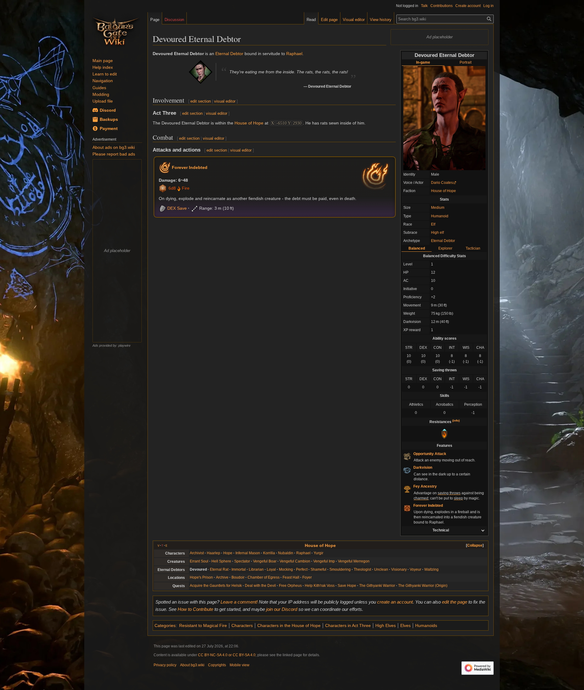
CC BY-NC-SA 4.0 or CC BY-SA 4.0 (226, 655)
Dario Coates (442, 182)
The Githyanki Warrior (377, 585)
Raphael (294, 53)
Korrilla (269, 553)
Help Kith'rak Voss (320, 585)
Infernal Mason (247, 553)
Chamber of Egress (264, 577)
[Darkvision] (407, 470)
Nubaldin (285, 553)
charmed (421, 498)
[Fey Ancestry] (407, 489)
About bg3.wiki (192, 665)
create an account (395, 601)
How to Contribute (195, 609)
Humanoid (439, 216)
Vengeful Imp (324, 561)
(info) (456, 420)
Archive (222, 577)
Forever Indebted (189, 167)
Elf (433, 224)
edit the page (454, 601)
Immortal (238, 569)
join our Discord (281, 609)
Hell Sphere (221, 561)
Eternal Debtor (443, 241)
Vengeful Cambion (295, 561)
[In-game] (444, 118)
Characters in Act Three (348, 625)
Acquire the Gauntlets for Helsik (216, 585)
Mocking (286, 569)
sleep (458, 498)
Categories (165, 625)
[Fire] (179, 188)
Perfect (302, 569)
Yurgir (318, 553)
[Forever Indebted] (165, 167)
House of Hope (443, 191)
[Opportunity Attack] (407, 456)
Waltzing (431, 569)
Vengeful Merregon (354, 561)
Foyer (307, 577)
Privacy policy (165, 665)
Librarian (256, 569)
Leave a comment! (239, 601)
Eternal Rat (219, 569)
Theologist (362, 569)
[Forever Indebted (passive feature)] (407, 508)
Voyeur (415, 569)
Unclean (381, 569)
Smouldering (340, 569)
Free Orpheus (290, 585)
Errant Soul (199, 561)
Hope (227, 553)
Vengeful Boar (264, 561)
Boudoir (238, 577)
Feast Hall (291, 577)
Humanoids (426, 625)
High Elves (385, 625)
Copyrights (217, 665)
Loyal (271, 569)
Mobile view (239, 665)
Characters (242, 625)
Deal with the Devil (260, 585)
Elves (405, 625)
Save (182, 208)
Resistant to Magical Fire (203, 625)
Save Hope (347, 585)
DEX (171, 208)
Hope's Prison (201, 577)
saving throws (449, 493)
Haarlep (213, 553)
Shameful (318, 569)
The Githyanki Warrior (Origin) (422, 585)
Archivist (197, 553)
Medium (437, 207)
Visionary (399, 569)
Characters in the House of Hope (289, 625)
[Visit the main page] (116, 30)
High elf (437, 232)
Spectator (242, 561)
